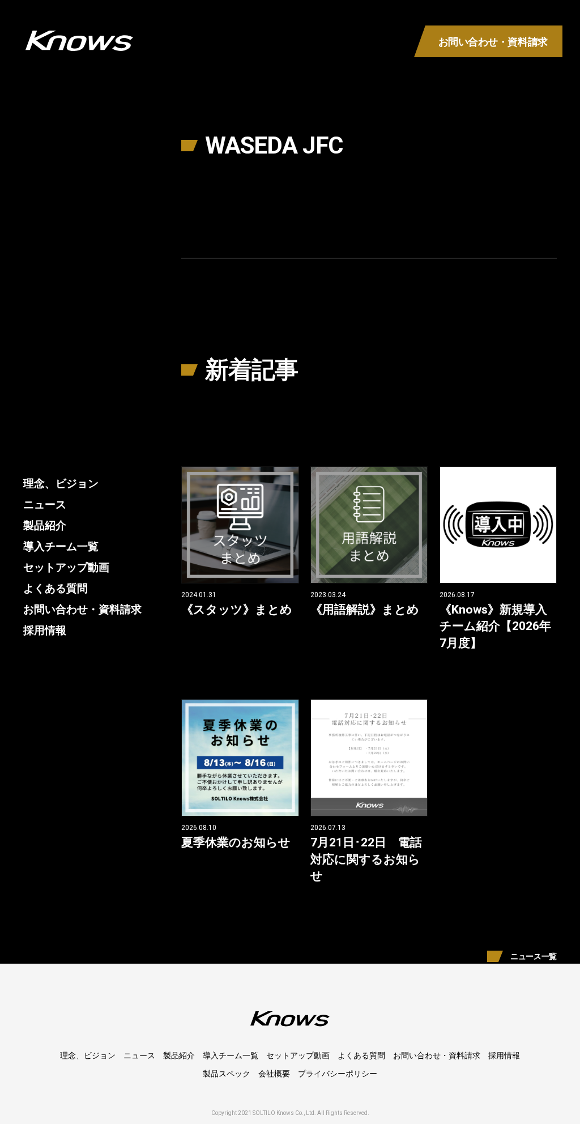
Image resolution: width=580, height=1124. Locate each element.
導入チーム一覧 (61, 546)
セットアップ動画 (66, 567)
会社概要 (274, 1073)
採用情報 (44, 630)
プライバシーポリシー (337, 1073)
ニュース (44, 504)
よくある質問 (55, 588)
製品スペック (226, 1073)
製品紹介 (44, 525)
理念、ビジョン (61, 483)
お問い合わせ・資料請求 (82, 609)
